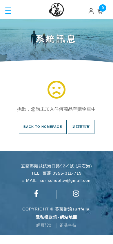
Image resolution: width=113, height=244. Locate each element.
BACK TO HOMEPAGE (42, 126)
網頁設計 (45, 225)
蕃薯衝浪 (56, 9)
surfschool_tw (76, 196)
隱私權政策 (46, 217)
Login (92, 10)
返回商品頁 (81, 126)
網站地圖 (68, 217)
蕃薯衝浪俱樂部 (36, 196)
